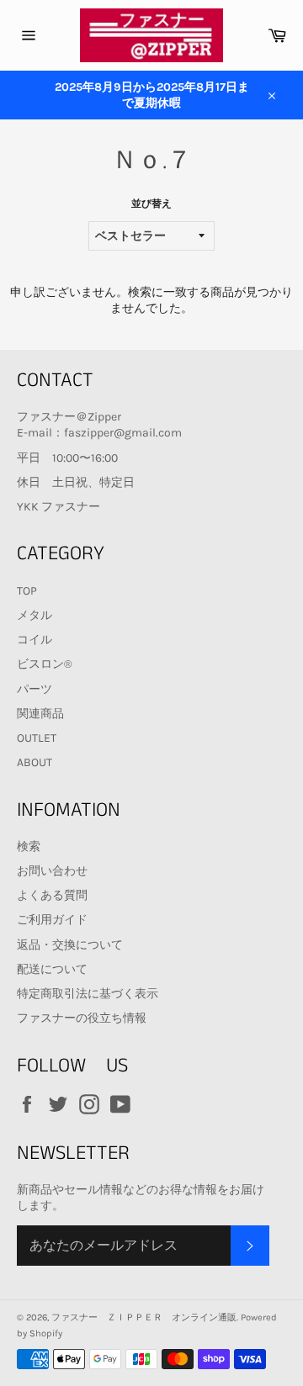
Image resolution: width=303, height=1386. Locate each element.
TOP (27, 591)
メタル (34, 615)
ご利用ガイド (52, 920)
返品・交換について (70, 945)
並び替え (151, 203)
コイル (34, 639)
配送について (52, 969)
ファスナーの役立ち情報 (81, 1018)
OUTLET (36, 738)
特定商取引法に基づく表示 (87, 994)
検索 (28, 846)
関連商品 (40, 713)
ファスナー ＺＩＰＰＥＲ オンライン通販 (144, 1317)
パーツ (34, 689)
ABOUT (34, 762)
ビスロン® (44, 664)
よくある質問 (52, 895)
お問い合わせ (52, 871)
